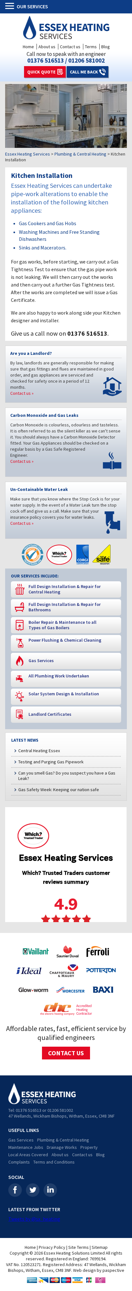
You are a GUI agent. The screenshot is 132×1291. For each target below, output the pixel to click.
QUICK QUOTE (41, 72)
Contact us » (22, 393)
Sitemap (100, 1247)
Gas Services (21, 1140)
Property (89, 1147)
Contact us (70, 47)
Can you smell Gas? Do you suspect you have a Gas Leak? (66, 775)
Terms (91, 47)
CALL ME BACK (84, 72)
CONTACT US (66, 1053)
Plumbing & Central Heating (63, 1140)
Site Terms (78, 1247)
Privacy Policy (52, 1247)
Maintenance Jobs (25, 1147)
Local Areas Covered (28, 1154)
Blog (105, 47)
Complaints (19, 1162)
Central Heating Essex (39, 750)
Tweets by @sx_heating (34, 1219)
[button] (11, 6)
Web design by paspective (98, 1270)
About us (46, 47)
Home (28, 47)
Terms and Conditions (54, 1162)
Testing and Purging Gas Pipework (51, 762)
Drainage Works (62, 1147)
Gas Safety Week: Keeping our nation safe (58, 789)
